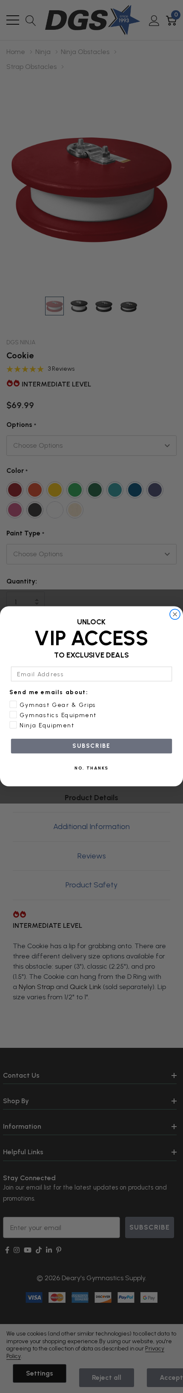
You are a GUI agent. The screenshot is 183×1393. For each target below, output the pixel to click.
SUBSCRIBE (91, 746)
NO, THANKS (91, 768)
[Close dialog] (175, 614)
